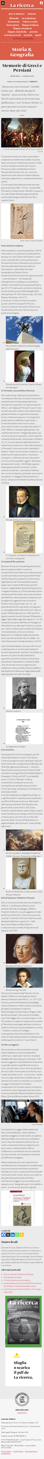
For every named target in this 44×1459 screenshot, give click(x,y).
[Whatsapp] (17, 1235)
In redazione (29, 18)
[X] (8, 1235)
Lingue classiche (17, 31)
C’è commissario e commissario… (17, 1280)
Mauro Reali (15, 76)
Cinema (31, 13)
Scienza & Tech (12, 35)
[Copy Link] (22, 1235)
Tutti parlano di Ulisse (12, 1277)
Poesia (33, 31)
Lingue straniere (22, 28)
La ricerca (22, 5)
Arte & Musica (16, 13)
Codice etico (22, 1412)
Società (28, 35)
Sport (38, 35)
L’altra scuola (30, 21)
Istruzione (14, 21)
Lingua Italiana (30, 25)
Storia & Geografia (23, 38)
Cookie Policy (18, 1451)
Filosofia (14, 18)
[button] (3, 3)
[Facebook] (3, 1235)
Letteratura (12, 25)
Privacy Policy (6, 1451)
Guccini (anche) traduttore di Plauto (18, 1274)
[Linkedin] (13, 1235)
